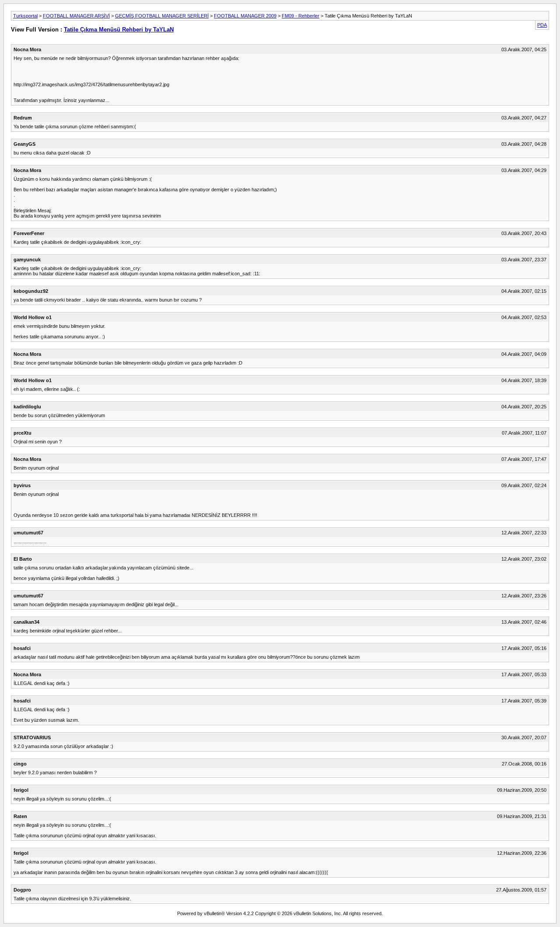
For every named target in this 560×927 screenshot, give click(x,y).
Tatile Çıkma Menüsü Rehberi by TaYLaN (119, 29)
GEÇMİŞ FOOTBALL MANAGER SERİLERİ (162, 15)
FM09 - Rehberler (300, 15)
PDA (542, 25)
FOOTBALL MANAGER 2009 (245, 15)
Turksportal (25, 15)
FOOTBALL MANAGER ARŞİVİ (76, 15)
